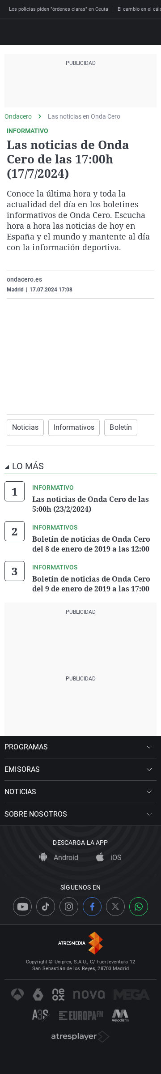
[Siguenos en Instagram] (68, 906)
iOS (115, 857)
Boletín (121, 427)
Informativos (74, 427)
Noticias (25, 427)
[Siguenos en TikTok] (45, 906)
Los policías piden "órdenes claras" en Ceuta (58, 9)
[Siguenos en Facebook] (92, 906)
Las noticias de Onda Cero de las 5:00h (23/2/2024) (90, 504)
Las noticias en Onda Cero (84, 116)
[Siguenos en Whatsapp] (138, 906)
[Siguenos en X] (115, 906)
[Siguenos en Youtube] (22, 906)
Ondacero (18, 116)
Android (65, 857)
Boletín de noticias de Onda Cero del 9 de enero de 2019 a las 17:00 (91, 584)
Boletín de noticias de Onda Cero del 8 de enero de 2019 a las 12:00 (91, 544)
